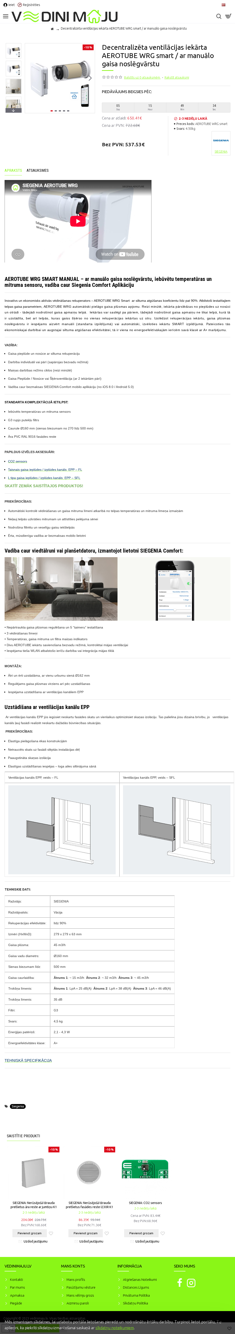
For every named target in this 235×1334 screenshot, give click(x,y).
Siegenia (18, 1106)
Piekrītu (223, 1321)
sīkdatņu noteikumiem (114, 1328)
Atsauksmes (38, 170)
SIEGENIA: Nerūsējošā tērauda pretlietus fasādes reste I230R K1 (89, 1205)
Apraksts (13, 170)
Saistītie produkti (23, 1136)
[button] (29, 78)
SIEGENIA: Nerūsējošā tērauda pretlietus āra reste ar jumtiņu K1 (34, 1205)
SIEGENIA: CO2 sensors (145, 1203)
